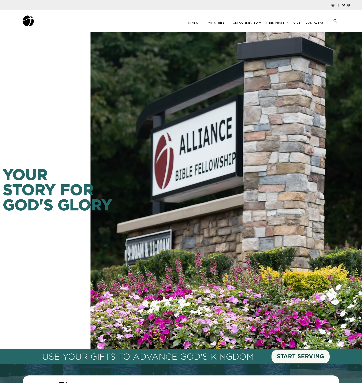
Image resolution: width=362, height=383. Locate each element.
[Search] (335, 21)
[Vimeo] (343, 5)
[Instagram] (333, 5)
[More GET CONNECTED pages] (260, 23)
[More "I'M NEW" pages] (201, 23)
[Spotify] (349, 5)
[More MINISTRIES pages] (227, 23)
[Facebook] (338, 5)
